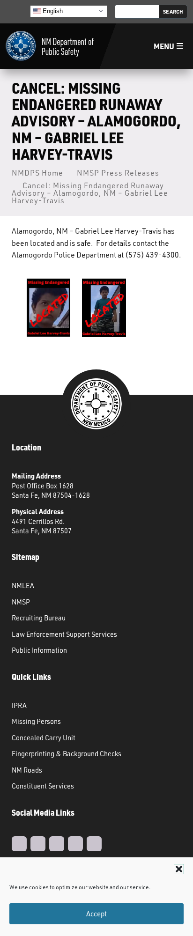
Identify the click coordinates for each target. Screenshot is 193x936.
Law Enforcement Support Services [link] (64, 634)
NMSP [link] (21, 601)
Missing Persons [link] (36, 721)
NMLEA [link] (23, 585)
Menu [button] (164, 46)
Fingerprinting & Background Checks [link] (66, 753)
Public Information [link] (39, 650)
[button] (179, 869)
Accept (96, 913)
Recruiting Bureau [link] (39, 617)
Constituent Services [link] (43, 785)
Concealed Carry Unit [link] (43, 737)
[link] (50, 46)
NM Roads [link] (27, 770)
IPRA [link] (19, 705)
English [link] (52, 10)
